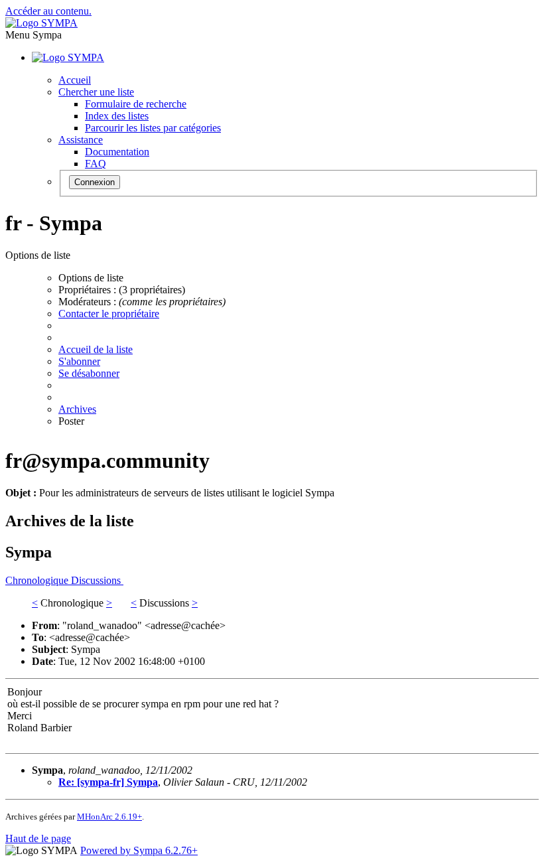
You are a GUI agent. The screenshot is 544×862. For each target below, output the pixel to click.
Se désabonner (88, 373)
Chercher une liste (96, 92)
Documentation (117, 151)
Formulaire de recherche (135, 103)
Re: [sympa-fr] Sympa (108, 782)
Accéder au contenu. (48, 11)
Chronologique (38, 580)
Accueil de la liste (95, 349)
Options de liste (90, 277)
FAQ (95, 163)
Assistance (80, 139)
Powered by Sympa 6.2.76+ (139, 850)
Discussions (97, 580)
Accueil (74, 80)
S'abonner (79, 361)
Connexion (94, 182)
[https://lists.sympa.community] (41, 23)
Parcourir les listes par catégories (153, 127)
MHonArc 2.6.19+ (109, 817)
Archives (77, 409)
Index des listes (117, 115)
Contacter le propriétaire (108, 313)
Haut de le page (38, 838)
